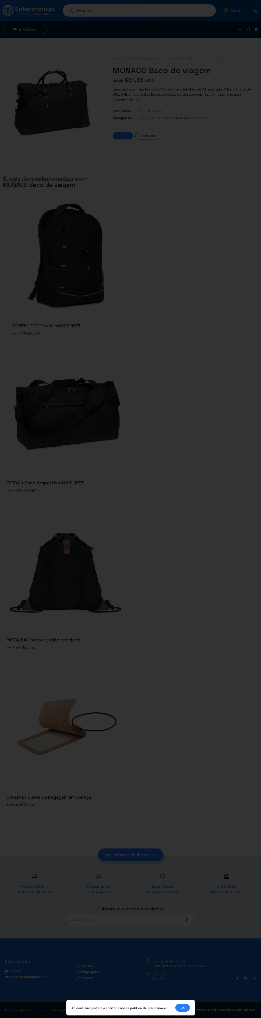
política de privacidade (148, 1008)
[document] (130, 509)
